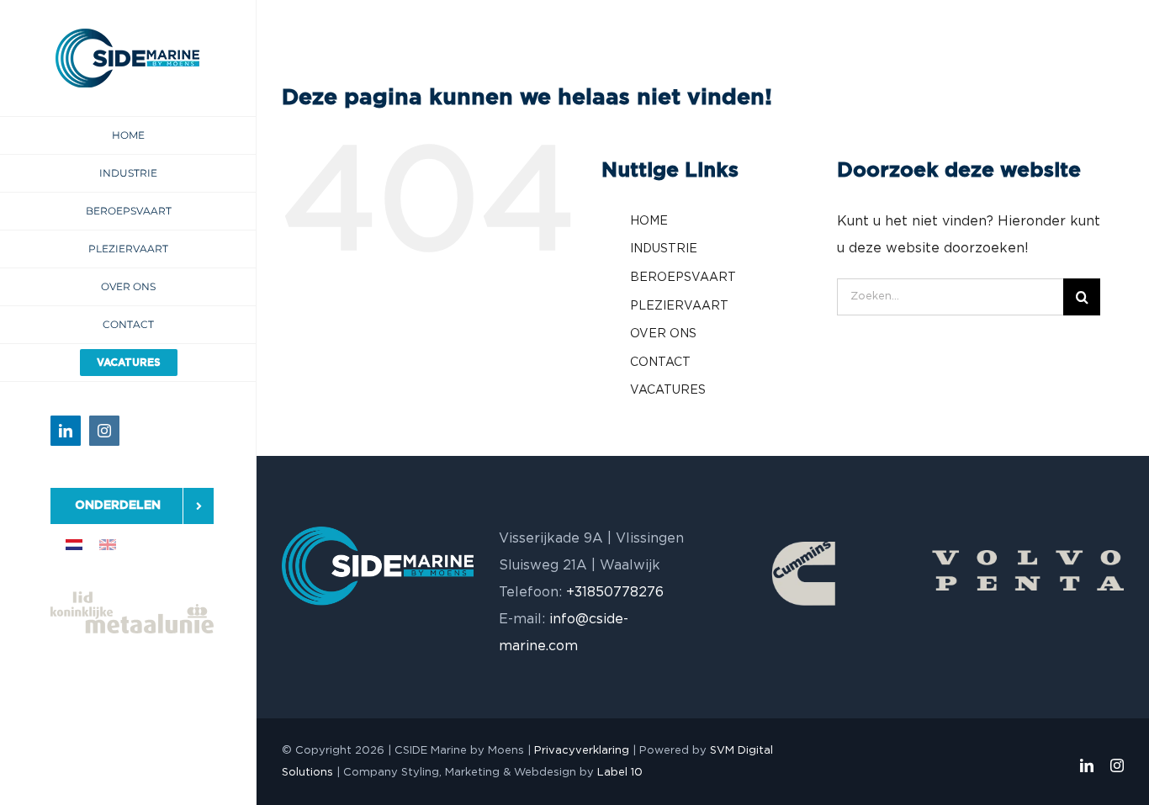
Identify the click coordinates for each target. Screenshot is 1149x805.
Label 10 (620, 772)
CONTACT (660, 362)
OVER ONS (663, 334)
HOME (649, 221)
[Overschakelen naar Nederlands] (74, 544)
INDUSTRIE (663, 249)
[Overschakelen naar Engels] (107, 544)
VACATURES (668, 390)
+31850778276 (615, 592)
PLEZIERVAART (679, 306)
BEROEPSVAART (683, 277)
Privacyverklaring (581, 750)
